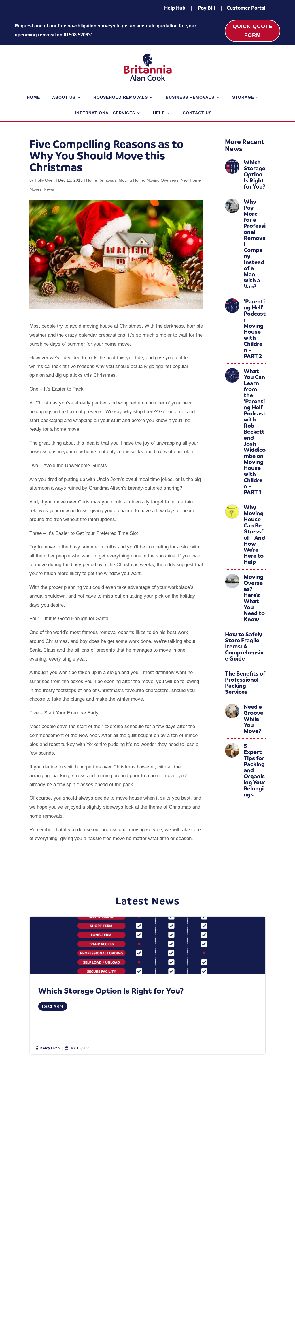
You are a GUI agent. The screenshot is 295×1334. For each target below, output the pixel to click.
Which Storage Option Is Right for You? (254, 174)
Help (159, 113)
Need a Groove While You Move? (253, 719)
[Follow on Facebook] (220, 1282)
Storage (243, 97)
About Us (63, 97)
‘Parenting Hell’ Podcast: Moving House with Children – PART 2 (255, 329)
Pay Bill (206, 8)
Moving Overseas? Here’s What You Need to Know (254, 598)
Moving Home (131, 180)
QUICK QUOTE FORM (253, 30)
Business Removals (190, 97)
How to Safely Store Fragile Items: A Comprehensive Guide (244, 646)
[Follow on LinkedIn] (243, 1282)
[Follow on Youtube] (255, 1282)
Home (33, 97)
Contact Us (197, 113)
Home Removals (101, 180)
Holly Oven (45, 180)
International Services (105, 113)
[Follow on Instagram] (232, 1282)
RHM (260, 1314)
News (49, 189)
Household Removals (120, 97)
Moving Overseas (162, 180)
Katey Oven (50, 1048)
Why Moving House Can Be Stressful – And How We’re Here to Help (254, 534)
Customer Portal (246, 8)
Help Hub (174, 8)
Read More (53, 1006)
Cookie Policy (104, 1314)
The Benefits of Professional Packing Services (245, 682)
